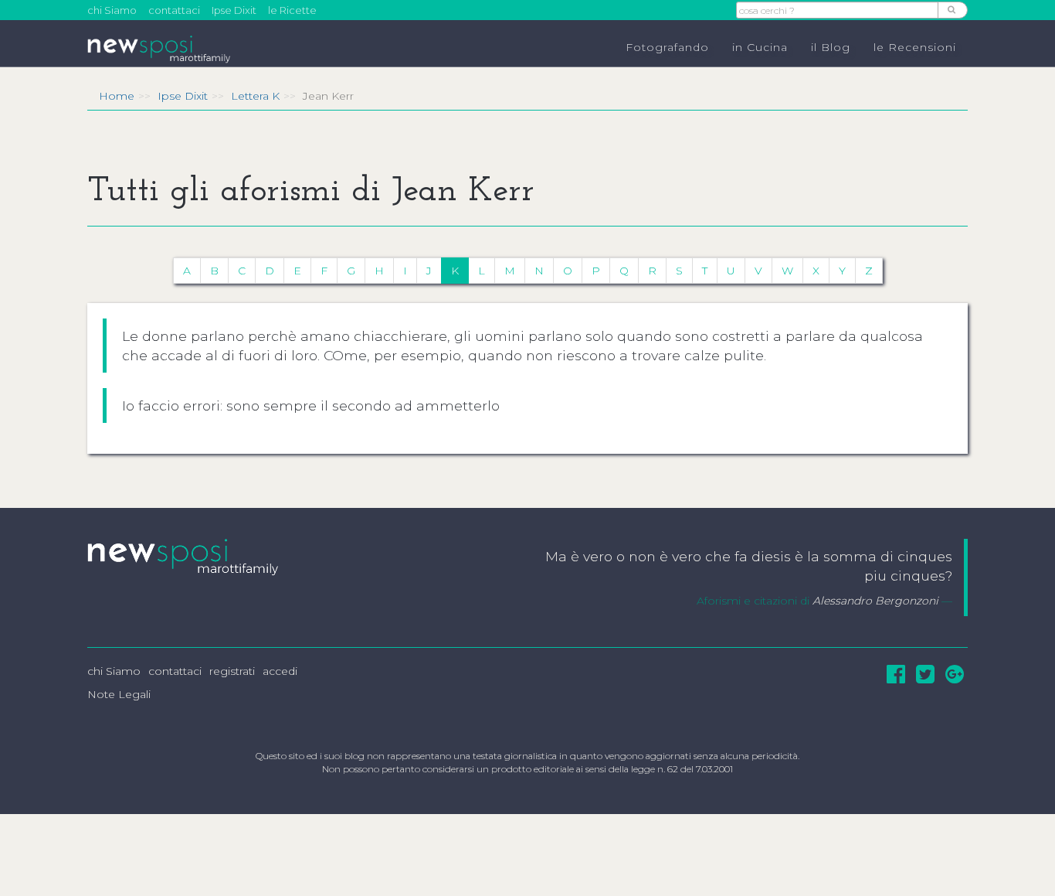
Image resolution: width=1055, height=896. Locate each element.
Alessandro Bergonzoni (875, 601)
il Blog (830, 47)
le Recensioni (915, 47)
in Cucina (760, 47)
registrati (232, 671)
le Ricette (292, 10)
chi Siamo (112, 10)
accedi (280, 671)
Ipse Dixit (234, 10)
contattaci (174, 10)
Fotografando (667, 47)
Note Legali (119, 694)
